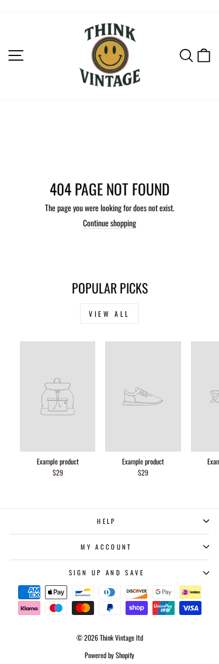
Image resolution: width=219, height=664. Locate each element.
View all (109, 314)
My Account (106, 546)
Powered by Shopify (109, 655)
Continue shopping (109, 223)
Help (106, 521)
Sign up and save (107, 572)
